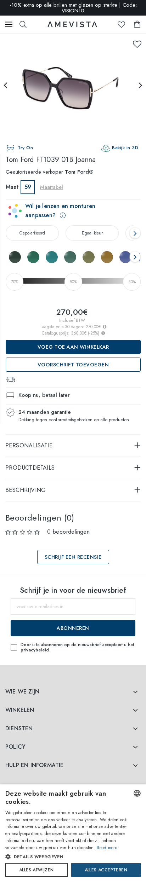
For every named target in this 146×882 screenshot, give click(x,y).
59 (27, 187)
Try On (25, 147)
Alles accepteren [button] (106, 870)
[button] (66, 857)
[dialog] (73, 833)
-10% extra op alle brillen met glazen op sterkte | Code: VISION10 (73, 7)
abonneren (73, 628)
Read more (107, 848)
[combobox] (137, 793)
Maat (12, 187)
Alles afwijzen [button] (36, 870)
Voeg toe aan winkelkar (73, 346)
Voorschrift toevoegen (73, 364)
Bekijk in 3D (125, 147)
